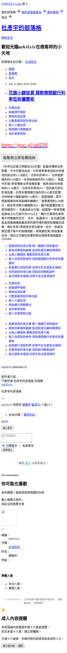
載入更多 (7, 428)
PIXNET (17, 599)
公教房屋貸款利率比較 (23, 120)
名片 (11, 77)
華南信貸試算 (17, 116)
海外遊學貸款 (17, 133)
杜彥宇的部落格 (21, 28)
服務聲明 (38, 603)
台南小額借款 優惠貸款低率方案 (29, 254)
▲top (4, 421)
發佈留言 (7, 450)
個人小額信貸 (17, 125)
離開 (20, 646)
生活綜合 (30, 61)
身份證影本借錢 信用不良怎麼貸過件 (32, 276)
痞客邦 (26, 404)
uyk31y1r (6, 384)
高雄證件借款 (17, 112)
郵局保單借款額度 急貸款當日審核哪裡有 (35, 250)
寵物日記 (29, 414)
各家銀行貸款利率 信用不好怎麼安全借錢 (35, 267)
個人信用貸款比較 (20, 313)
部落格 (13, 73)
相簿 (11, 69)
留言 (34, 404)
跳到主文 (7, 37)
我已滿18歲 (9, 646)
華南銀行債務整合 (20, 129)
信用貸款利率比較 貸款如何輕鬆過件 (32, 271)
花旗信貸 (14, 107)
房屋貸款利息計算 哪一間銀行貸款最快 (33, 245)
